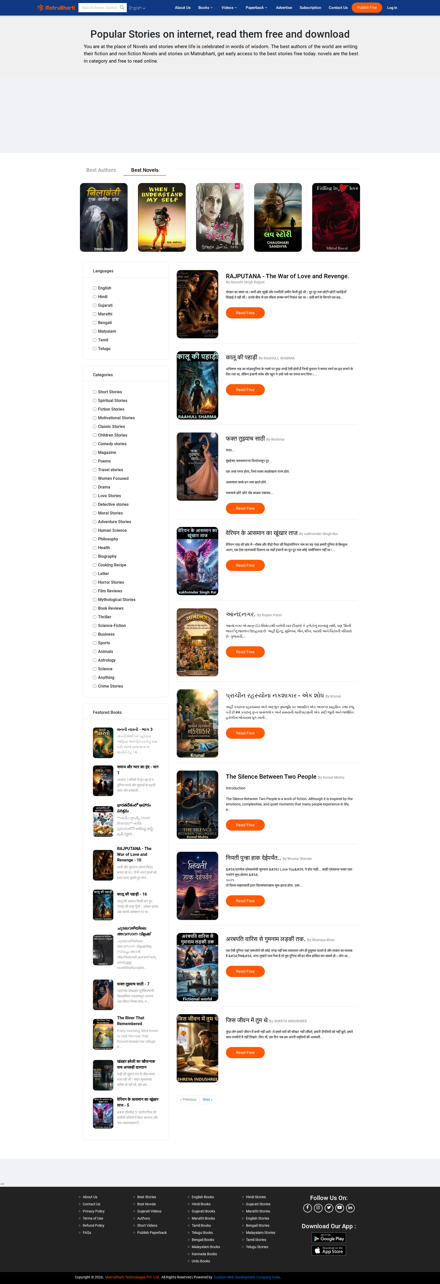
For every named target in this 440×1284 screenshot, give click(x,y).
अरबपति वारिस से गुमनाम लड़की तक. (266, 939)
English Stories (257, 1218)
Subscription (310, 7)
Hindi (102, 296)
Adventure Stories (114, 521)
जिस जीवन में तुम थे (247, 1020)
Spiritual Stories (112, 400)
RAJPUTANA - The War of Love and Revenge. (287, 276)
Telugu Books (202, 1233)
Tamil (103, 340)
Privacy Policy (94, 1211)
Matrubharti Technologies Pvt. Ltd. (133, 1277)
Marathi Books (203, 1218)
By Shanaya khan (321, 940)
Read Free (245, 313)
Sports (104, 642)
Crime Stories (110, 686)
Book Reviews (110, 608)
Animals (105, 651)
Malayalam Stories (260, 1233)
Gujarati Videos (149, 1211)
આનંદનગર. (241, 614)
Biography (107, 556)
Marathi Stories (258, 1211)
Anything (106, 677)
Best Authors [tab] (101, 170)
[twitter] (329, 1208)
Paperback (255, 7)
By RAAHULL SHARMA (277, 358)
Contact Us (338, 7)
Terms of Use (93, 1218)
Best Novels (146, 1204)
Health (104, 547)
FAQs (87, 1233)
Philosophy (108, 539)
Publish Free (367, 7)
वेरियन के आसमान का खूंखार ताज (262, 533)
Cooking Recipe (112, 565)
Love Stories (109, 495)
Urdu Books (201, 1261)
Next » (208, 1099)
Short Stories (110, 391)
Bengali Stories (257, 1225)
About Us (183, 7)
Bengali (105, 322)
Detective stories (113, 504)
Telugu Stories (257, 1247)
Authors (143, 1218)
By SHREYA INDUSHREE (288, 1021)
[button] (122, 7)
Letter (103, 573)
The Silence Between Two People (272, 776)
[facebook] (307, 1208)
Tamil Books (201, 1225)
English (104, 288)
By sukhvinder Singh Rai (318, 534)
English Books (203, 1197)
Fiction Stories (111, 409)
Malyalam (107, 331)
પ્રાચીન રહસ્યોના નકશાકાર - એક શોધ (275, 695)
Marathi (105, 314)
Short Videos (147, 1225)
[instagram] (318, 1208)
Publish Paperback (152, 1233)
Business (106, 634)
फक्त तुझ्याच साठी (246, 438)
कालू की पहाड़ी (242, 357)
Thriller (104, 617)
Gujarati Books (203, 1211)
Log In (392, 7)
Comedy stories (112, 443)
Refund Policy (93, 1225)
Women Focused (113, 478)
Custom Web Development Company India (247, 1277)
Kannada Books (204, 1254)
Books (204, 7)
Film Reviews (110, 591)
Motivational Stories (116, 417)
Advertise (284, 7)
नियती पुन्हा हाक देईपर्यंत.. (254, 857)
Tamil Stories (256, 1240)
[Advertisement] (220, 114)
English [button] (135, 8)
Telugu (104, 348)
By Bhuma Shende (297, 859)
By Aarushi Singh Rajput (245, 282)
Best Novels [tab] (144, 170)
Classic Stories (111, 426)
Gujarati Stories (258, 1204)
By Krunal (333, 696)
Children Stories (112, 435)
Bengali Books (203, 1240)
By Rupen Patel (269, 615)
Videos (228, 7)
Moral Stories (110, 513)
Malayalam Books (206, 1247)
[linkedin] (350, 1208)
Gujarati (105, 305)
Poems (104, 461)
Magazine (107, 452)
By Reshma (275, 439)
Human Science (112, 530)
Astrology (107, 660)
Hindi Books (201, 1204)
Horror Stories (111, 582)
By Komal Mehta (331, 777)
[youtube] (339, 1208)
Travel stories (110, 469)
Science (105, 668)
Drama (104, 487)
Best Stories (146, 1197)
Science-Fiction (112, 625)
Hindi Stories (256, 1197)
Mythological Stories (116, 599)
